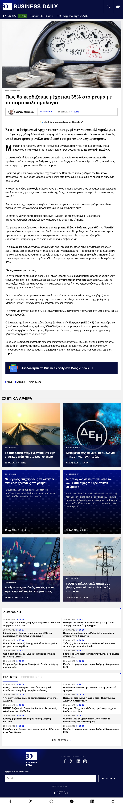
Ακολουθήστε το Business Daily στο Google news (55, 368)
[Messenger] (72, 801)
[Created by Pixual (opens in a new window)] (61, 792)
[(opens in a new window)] (10, 801)
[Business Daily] (30, 6)
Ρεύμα (9, 382)
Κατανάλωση (35, 382)
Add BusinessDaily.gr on (62, 122)
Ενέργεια (20, 382)
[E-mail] (112, 801)
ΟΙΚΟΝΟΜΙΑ (46, 112)
